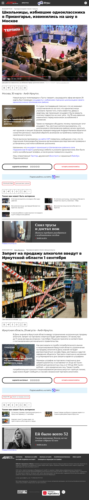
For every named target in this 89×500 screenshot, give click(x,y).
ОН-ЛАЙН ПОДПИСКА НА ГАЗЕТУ (25, 459)
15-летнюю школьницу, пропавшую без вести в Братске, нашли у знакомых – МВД (69, 200)
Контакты (19, 457)
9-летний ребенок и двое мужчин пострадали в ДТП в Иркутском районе (27, 213)
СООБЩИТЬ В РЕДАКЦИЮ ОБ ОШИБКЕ (50, 459)
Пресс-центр (77, 457)
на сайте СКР (44, 139)
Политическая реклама (62, 457)
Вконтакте (54, 156)
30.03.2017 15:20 (7, 9)
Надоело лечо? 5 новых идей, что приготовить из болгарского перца (23, 420)
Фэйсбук (75, 156)
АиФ (20, 319)
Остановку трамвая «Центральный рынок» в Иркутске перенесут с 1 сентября (26, 413)
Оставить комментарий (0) (71, 166)
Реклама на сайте (31, 457)
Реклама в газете (45, 457)
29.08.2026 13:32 (7, 250)
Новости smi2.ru (9, 243)
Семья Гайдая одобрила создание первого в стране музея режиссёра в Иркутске (69, 413)
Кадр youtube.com (62, 82)
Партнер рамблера (34, 492)
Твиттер (34, 156)
